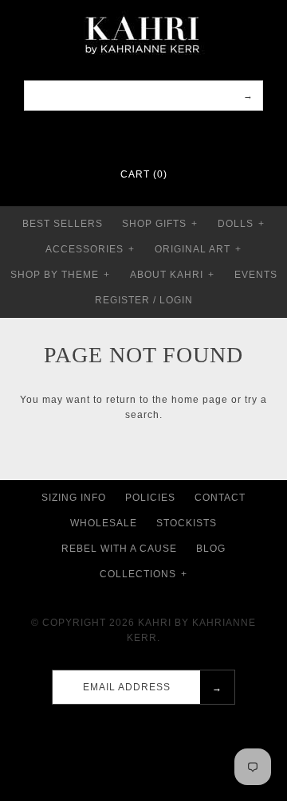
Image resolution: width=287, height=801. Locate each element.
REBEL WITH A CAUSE (119, 548)
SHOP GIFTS (160, 223)
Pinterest (133, 135)
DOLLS (241, 223)
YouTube (174, 135)
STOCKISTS (186, 523)
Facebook (112, 135)
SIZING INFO (73, 497)
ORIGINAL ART (198, 249)
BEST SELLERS (62, 223)
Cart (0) (143, 174)
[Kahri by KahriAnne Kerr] (143, 11)
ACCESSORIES (90, 249)
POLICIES (150, 497)
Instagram (154, 135)
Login (176, 300)
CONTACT (220, 497)
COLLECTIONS (143, 574)
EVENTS (255, 274)
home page (199, 399)
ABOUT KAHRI (172, 274)
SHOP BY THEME (60, 274)
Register (122, 300)
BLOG (211, 548)
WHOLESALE (103, 523)
